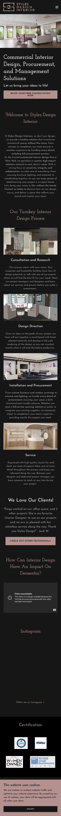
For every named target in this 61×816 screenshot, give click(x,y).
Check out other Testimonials (30, 541)
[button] (57, 7)
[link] (19, 7)
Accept (30, 809)
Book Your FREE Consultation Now (30, 94)
